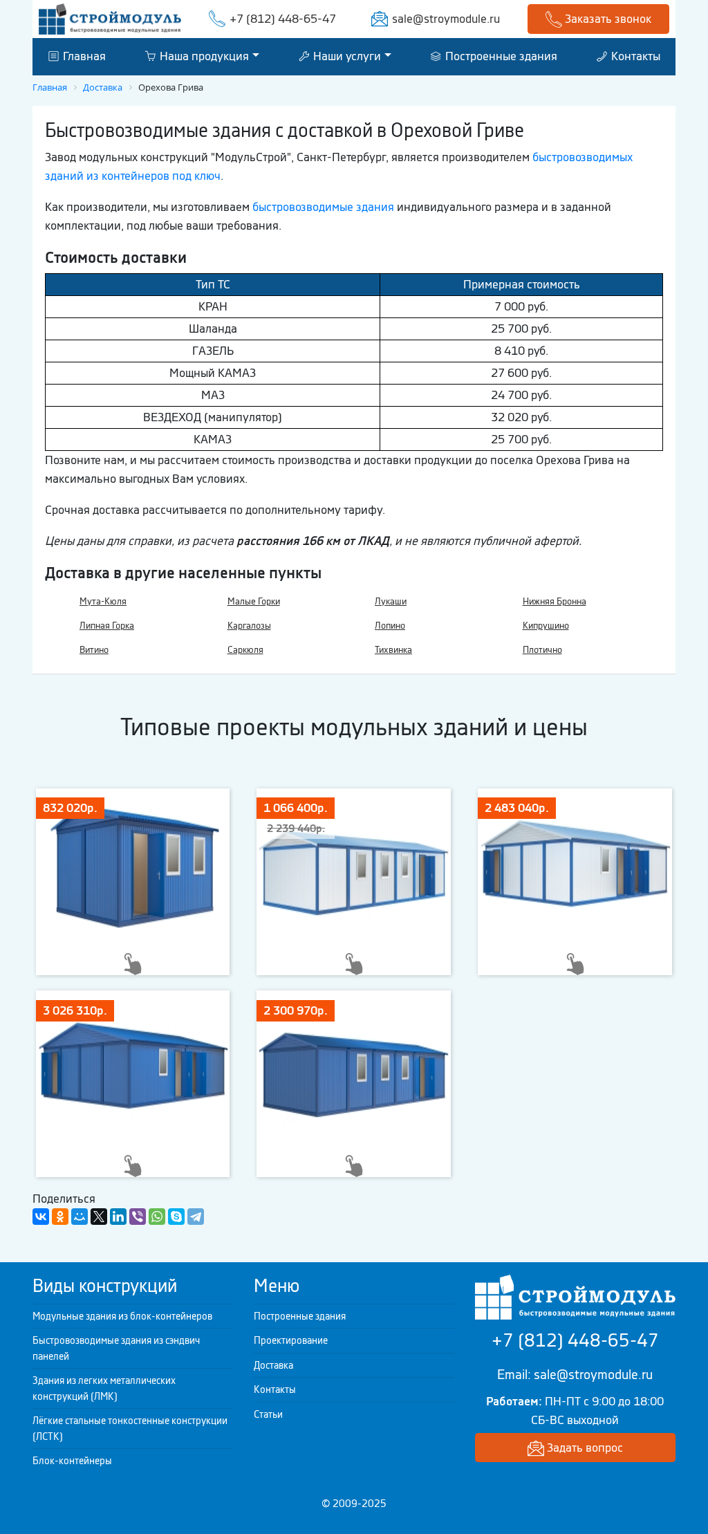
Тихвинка (393, 650)
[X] (99, 1216)
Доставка (273, 1365)
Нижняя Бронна (554, 601)
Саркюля (245, 650)
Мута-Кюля (103, 601)
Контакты (634, 56)
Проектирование (291, 1340)
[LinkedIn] (118, 1216)
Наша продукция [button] (203, 56)
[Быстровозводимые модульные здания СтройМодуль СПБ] (110, 18)
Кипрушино (546, 625)
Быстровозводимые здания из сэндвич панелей (116, 1348)
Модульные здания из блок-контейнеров (122, 1316)
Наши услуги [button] (345, 56)
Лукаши (391, 601)
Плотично (542, 650)
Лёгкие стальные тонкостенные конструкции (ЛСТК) (129, 1428)
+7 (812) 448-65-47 (283, 18)
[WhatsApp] (157, 1216)
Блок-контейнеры (72, 1460)
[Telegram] (195, 1216)
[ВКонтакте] (40, 1216)
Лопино (390, 625)
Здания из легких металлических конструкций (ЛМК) (104, 1388)
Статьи (268, 1414)
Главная (83, 56)
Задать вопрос (583, 1447)
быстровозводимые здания (323, 206)
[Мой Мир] (79, 1216)
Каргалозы (249, 625)
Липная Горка (107, 625)
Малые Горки (253, 601)
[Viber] (137, 1216)
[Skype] (176, 1216)
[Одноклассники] (60, 1216)
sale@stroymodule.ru (446, 18)
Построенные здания (499, 56)
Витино (94, 650)
